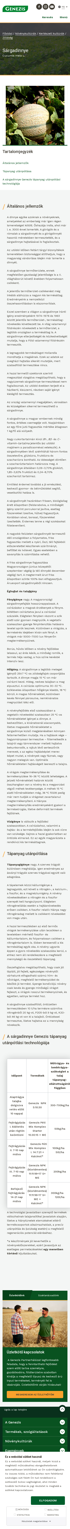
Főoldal (7, 33)
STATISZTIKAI (23, 1515)
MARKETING (53, 1515)
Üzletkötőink (16, 1295)
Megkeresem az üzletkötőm (35, 1394)
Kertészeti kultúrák (51, 33)
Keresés (47, 17)
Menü (63, 17)
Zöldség (8, 37)
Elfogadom (48, 1500)
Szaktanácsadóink (48, 1295)
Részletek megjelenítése (35, 1521)
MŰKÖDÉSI (23, 1509)
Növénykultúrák (25, 33)
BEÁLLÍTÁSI (53, 1510)
